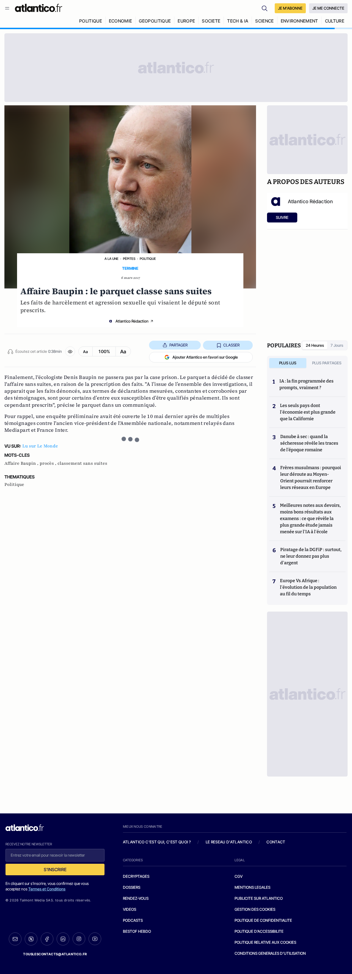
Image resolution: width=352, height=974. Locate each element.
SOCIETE (211, 21)
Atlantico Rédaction (132, 321)
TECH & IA (237, 21)
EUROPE (186, 21)
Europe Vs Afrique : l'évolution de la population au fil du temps (308, 587)
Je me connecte (328, 8)
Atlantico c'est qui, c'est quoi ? (157, 842)
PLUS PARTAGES (327, 363)
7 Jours (337, 345)
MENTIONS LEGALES (252, 887)
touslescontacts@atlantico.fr (55, 954)
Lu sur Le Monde (40, 446)
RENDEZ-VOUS (135, 898)
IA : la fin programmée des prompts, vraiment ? (306, 384)
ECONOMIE (120, 21)
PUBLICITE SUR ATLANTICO (259, 898)
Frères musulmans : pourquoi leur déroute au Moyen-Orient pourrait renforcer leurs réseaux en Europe (310, 477)
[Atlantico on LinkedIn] (63, 938)
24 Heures (315, 345)
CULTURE (334, 21)
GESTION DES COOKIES (255, 909)
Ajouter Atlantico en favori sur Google (205, 357)
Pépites (129, 259)
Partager (178, 345)
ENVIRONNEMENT (299, 21)
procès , (48, 463)
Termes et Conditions (46, 889)
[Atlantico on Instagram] (79, 938)
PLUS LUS (287, 363)
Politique (148, 259)
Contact (275, 842)
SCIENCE (264, 21)
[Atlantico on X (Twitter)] (31, 938)
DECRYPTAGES (136, 876)
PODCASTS (133, 920)
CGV (239, 876)
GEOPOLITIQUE (155, 21)
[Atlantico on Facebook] (47, 938)
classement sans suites (82, 463)
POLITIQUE (90, 21)
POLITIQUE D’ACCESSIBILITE (259, 931)
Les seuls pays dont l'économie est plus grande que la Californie (308, 412)
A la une (112, 259)
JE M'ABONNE (290, 8)
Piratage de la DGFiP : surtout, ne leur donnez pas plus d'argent (311, 556)
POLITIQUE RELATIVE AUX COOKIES (265, 942)
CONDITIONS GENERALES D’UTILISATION (270, 953)
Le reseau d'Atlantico (229, 842)
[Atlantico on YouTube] (95, 938)
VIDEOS (129, 909)
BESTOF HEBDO (137, 931)
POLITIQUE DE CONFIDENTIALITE (263, 920)
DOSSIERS (131, 887)
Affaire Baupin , (22, 463)
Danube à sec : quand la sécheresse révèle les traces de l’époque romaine (309, 443)
